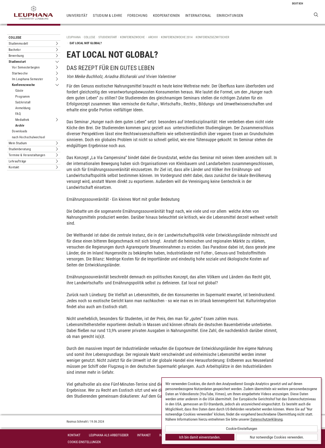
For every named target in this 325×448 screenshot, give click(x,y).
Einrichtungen (230, 15)
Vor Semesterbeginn (26, 67)
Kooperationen (166, 15)
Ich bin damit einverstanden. (199, 437)
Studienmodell (18, 44)
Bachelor (15, 50)
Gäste (19, 91)
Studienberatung (20, 149)
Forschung (137, 15)
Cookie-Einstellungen (84, 442)
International (198, 15)
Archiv (19, 125)
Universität (77, 15)
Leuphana (74, 37)
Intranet (144, 435)
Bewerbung (16, 56)
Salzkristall (23, 102)
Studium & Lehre (107, 15)
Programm (22, 97)
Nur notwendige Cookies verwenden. (277, 437)
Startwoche (20, 73)
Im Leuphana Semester (27, 79)
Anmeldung (23, 108)
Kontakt (14, 167)
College (15, 38)
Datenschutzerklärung (266, 419)
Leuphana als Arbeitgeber (108, 435)
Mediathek (22, 120)
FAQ (18, 114)
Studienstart (17, 62)
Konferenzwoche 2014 (177, 37)
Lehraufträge (17, 161)
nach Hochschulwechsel (28, 137)
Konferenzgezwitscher (212, 37)
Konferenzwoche (23, 85)
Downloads (19, 131)
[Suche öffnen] (316, 14)
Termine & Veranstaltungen (27, 155)
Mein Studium (18, 143)
